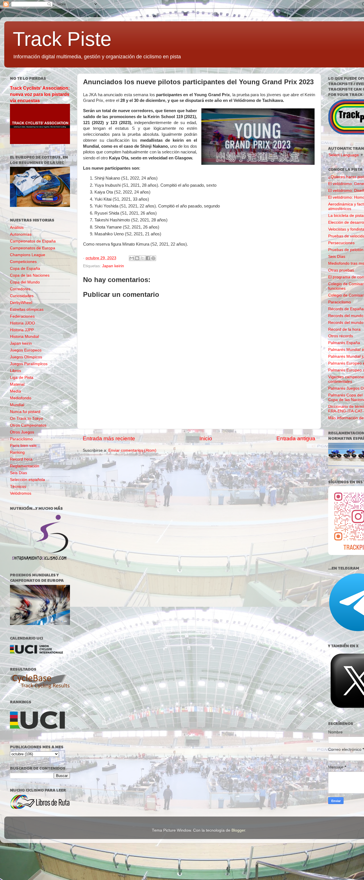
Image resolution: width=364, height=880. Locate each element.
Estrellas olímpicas (27, 309)
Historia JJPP (22, 330)
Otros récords (340, 336)
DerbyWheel (21, 303)
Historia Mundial (24, 336)
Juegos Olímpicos (26, 357)
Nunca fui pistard (25, 412)
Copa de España (25, 268)
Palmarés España (344, 343)
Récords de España (346, 309)
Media (15, 391)
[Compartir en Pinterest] (153, 258)
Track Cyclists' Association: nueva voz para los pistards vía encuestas (40, 94)
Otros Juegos (22, 432)
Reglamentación (24, 466)
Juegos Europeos (26, 350)
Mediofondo (20, 398)
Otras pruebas (341, 270)
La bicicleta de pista (346, 215)
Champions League (27, 255)
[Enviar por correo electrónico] (132, 258)
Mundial (17, 405)
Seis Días (18, 473)
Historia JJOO (22, 323)
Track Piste (62, 39)
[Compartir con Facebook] (148, 258)
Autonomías (21, 234)
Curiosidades (22, 296)
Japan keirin (113, 266)
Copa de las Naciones (29, 275)
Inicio (205, 438)
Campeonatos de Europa (32, 248)
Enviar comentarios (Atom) (132, 450)
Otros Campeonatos (28, 425)
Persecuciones (341, 243)
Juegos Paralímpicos (28, 364)
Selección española (27, 480)
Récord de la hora (344, 329)
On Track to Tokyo (26, 418)
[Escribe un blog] (137, 258)
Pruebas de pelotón (345, 250)
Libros (15, 371)
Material (17, 384)
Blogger (238, 830)
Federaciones (22, 316)
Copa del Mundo (25, 282)
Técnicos (18, 486)
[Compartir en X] (142, 258)
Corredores (20, 289)
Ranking (17, 452)
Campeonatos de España (33, 241)
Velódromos (20, 493)
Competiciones (23, 262)
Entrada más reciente (109, 438)
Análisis (17, 227)
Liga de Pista (21, 377)
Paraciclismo (21, 439)
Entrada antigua (295, 438)
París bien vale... (25, 445)
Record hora (21, 459)
